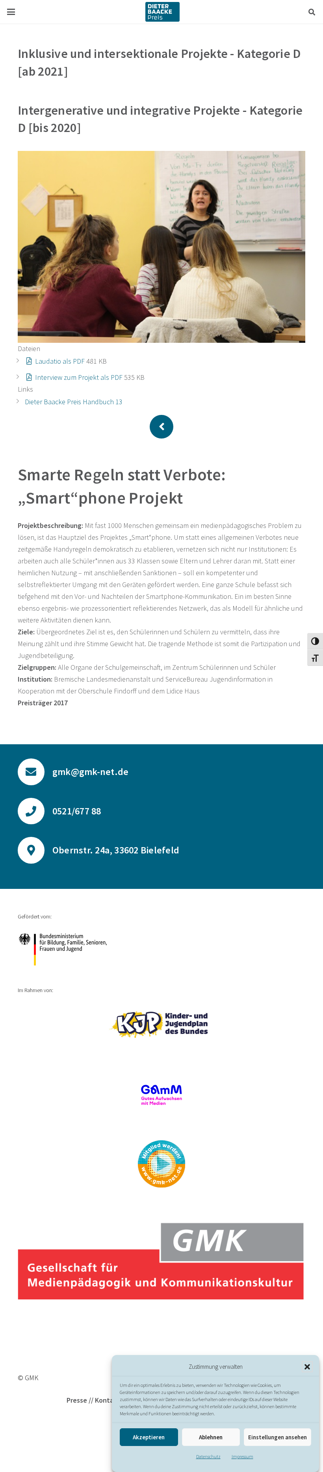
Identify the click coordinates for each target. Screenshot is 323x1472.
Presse (77, 1400)
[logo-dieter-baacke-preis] (162, 12)
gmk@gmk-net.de (90, 772)
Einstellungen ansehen (277, 1437)
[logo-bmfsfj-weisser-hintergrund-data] (161, 949)
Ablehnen (211, 1437)
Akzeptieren (149, 1437)
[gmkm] (161, 1164)
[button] (307, 1367)
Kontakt (107, 1400)
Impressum (242, 1456)
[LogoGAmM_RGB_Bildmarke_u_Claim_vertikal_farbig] (161, 1095)
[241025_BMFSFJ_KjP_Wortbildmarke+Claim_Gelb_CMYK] (161, 1024)
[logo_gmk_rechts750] (161, 1260)
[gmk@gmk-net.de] (35, 771)
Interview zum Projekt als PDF (78, 377)
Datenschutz (208, 1456)
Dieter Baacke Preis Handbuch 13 (74, 401)
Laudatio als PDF (59, 361)
